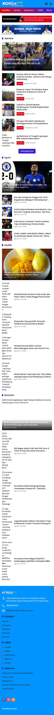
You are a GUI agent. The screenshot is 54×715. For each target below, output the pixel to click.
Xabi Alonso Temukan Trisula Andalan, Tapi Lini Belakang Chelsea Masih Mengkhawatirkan (31, 222)
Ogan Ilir (8, 659)
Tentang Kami (8, 688)
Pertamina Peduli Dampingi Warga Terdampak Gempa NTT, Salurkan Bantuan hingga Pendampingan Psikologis (29, 487)
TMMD (7, 651)
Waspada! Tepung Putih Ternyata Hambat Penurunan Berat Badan (29, 322)
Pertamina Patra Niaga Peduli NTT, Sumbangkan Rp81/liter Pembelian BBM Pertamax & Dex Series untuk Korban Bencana (32, 559)
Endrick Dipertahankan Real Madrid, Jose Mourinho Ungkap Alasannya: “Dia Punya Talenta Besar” (32, 210)
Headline (8, 56)
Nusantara (6, 625)
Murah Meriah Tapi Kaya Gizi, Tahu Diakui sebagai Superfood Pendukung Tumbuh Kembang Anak (32, 375)
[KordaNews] (13, 3)
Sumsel (19, 83)
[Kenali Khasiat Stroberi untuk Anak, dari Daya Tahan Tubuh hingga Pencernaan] (7, 296)
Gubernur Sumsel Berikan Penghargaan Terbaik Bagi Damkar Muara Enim (33, 107)
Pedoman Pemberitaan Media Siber (17, 673)
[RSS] (13, 700)
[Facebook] (4, 700)
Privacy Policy (8, 677)
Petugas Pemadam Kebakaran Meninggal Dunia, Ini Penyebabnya (32, 122)
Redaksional (7, 681)
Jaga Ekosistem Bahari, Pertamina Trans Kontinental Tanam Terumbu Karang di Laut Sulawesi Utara (32, 522)
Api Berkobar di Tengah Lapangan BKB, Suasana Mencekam (32, 137)
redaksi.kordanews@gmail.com (19, 610)
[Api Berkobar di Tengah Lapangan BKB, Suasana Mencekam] (8, 140)
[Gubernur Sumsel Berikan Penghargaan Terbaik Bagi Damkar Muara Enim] (8, 110)
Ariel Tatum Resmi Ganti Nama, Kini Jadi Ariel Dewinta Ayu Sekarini (29, 19)
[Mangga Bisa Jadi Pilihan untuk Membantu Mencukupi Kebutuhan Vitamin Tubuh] (50, 19)
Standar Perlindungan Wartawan (16, 685)
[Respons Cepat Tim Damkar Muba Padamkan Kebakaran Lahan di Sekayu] (8, 94)
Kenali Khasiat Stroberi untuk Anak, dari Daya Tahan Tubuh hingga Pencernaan (32, 295)
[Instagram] (9, 700)
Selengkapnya (27, 151)
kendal (7, 663)
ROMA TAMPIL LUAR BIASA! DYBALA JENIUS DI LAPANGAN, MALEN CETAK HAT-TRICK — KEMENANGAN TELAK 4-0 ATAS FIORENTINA (33, 234)
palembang (10, 655)
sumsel (8, 647)
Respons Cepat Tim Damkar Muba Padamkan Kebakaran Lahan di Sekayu (32, 92)
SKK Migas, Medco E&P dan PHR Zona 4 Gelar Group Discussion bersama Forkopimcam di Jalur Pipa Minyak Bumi (32, 449)
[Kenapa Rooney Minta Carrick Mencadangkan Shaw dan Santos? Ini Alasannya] (7, 348)
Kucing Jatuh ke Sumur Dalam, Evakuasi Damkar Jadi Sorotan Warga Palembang (34, 76)
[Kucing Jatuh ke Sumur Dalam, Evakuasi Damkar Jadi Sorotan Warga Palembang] (8, 79)
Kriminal (20, 128)
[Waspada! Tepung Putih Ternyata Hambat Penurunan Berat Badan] (7, 323)
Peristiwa (20, 99)
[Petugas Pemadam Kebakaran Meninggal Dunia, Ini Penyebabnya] (8, 125)
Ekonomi (5, 637)
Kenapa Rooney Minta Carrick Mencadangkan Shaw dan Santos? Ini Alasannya (31, 347)
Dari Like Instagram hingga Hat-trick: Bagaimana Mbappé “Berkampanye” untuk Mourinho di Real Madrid (31, 198)
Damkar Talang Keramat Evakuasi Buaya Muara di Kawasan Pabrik (22, 61)
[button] (46, 3)
